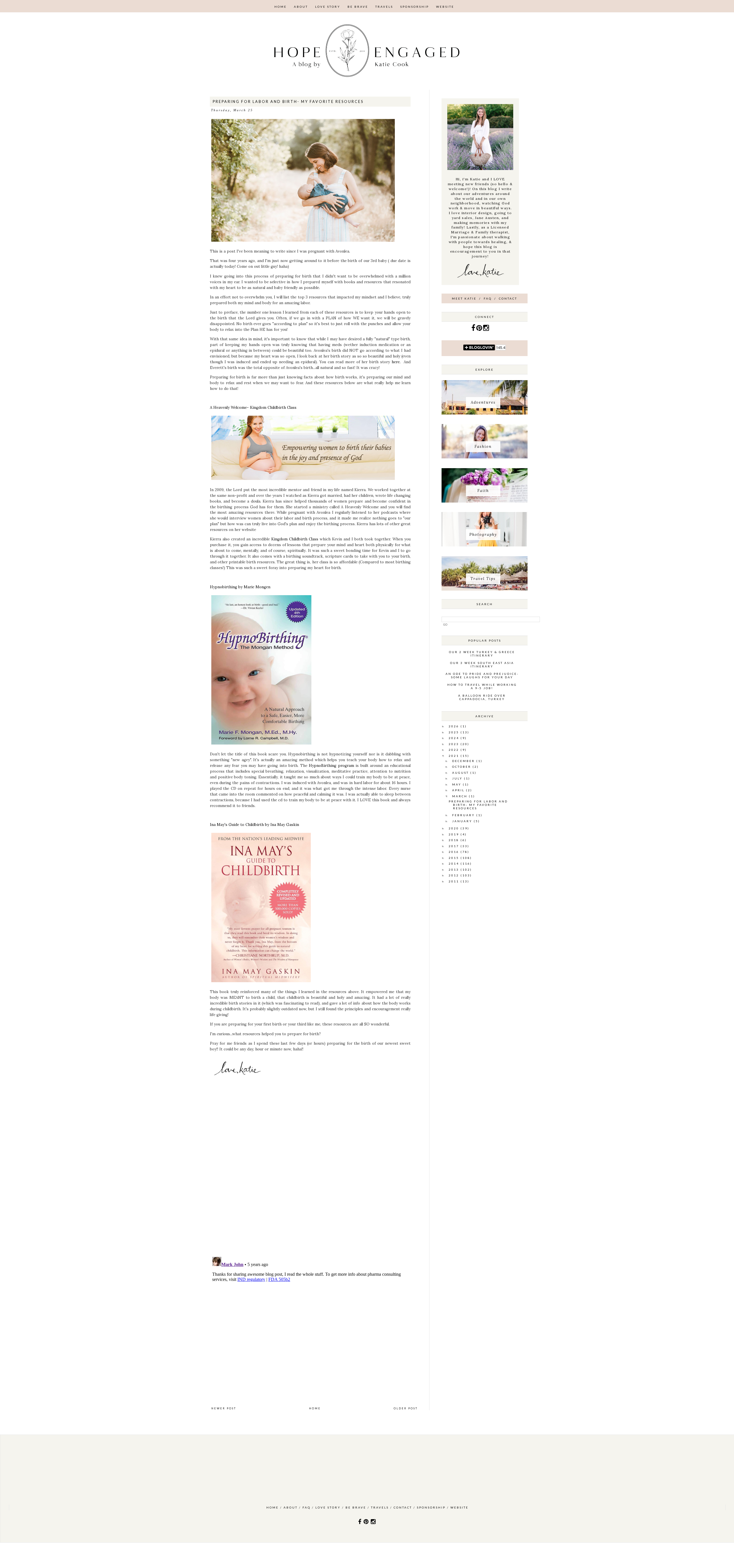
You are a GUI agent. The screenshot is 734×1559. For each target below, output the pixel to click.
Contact (508, 298)
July (458, 778)
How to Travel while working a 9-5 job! (482, 686)
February (464, 815)
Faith (483, 490)
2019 (454, 834)
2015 (454, 857)
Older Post (406, 1408)
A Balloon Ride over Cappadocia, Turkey (482, 697)
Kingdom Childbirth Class (295, 539)
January (463, 821)
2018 (454, 840)
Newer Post (223, 1408)
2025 (454, 732)
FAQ (488, 298)
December (464, 761)
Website (445, 6)
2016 (454, 851)
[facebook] (473, 329)
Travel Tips (483, 578)
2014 (454, 863)
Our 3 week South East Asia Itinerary (482, 664)
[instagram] (486, 329)
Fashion (483, 446)
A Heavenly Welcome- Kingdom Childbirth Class (253, 407)
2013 (454, 869)
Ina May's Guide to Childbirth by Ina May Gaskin (254, 824)
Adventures (483, 402)
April (459, 790)
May (457, 784)
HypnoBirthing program (332, 765)
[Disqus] (314, 1173)
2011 (454, 881)
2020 (454, 828)
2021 (454, 755)
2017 (454, 846)
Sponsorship (414, 6)
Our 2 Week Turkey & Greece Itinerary (482, 653)
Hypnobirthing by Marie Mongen (240, 587)
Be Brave (358, 6)
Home (280, 6)
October (462, 766)
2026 (454, 726)
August (461, 772)
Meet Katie (464, 298)
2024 (454, 738)
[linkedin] (479, 329)
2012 (454, 875)
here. (397, 362)
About (301, 6)
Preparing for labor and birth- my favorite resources (478, 805)
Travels (384, 6)
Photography (483, 534)
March (460, 796)
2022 (454, 749)
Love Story (327, 6)
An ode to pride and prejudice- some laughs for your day (482, 675)
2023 (454, 744)
